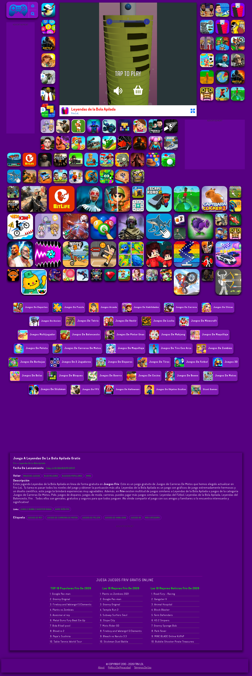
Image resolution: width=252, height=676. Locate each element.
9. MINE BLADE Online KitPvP (168, 636)
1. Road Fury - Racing (163, 593)
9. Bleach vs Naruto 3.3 (113, 636)
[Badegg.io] (48, 15)
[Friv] (32, 6)
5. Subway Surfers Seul (113, 615)
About (101, 667)
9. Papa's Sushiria (60, 636)
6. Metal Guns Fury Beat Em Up (67, 620)
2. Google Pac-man (110, 599)
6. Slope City (107, 620)
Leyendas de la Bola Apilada (32, 463)
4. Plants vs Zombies (62, 609)
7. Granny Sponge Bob (164, 625)
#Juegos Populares (72, 476)
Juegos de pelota (91, 517)
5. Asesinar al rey (60, 615)
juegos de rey (35, 517)
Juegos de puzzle (74, 307)
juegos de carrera (186, 307)
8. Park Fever (159, 631)
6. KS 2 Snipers (161, 620)
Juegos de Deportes (36, 307)
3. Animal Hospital (162, 604)
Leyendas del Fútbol (172, 494)
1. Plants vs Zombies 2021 (114, 593)
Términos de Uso (142, 667)
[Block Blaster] (48, 116)
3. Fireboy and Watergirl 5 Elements (71, 604)
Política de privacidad (119, 667)
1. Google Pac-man (60, 593)
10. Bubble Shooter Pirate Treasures (173, 641)
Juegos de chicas (223, 307)
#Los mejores (51, 476)
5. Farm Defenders (162, 615)
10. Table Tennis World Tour (66, 641)
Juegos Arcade (109, 307)
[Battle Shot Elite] (48, 49)
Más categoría (152, 517)
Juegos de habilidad (115, 517)
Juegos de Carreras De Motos (62, 517)
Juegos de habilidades (146, 307)
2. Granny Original (60, 599)
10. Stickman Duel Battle (114, 641)
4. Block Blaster (161, 609)
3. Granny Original (110, 604)
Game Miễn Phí (62, 509)
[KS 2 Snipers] (48, 83)
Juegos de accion (51, 320)
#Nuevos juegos (31, 476)
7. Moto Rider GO (109, 625)
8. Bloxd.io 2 (57, 631)
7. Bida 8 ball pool (60, 625)
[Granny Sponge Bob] (48, 99)
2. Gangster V (159, 599)
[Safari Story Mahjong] (48, 66)
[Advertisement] (20, 78)
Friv (10, 4)
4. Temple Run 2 (109, 609)
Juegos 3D (136, 517)
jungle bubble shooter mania (36, 509)
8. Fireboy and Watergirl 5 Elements (121, 631)
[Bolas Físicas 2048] (48, 32)
